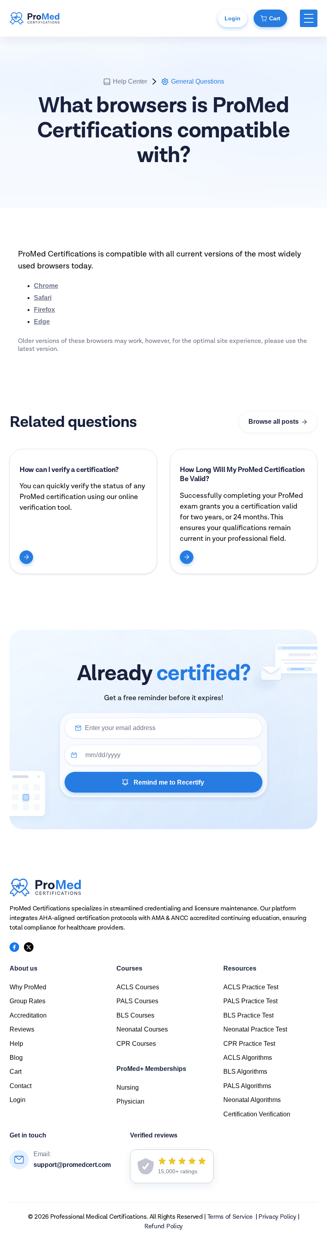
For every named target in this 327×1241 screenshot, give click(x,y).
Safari (42, 297)
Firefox (44, 309)
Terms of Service (230, 1217)
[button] (308, 18)
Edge (42, 321)
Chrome (46, 285)
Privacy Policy (277, 1217)
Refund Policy (163, 1227)
